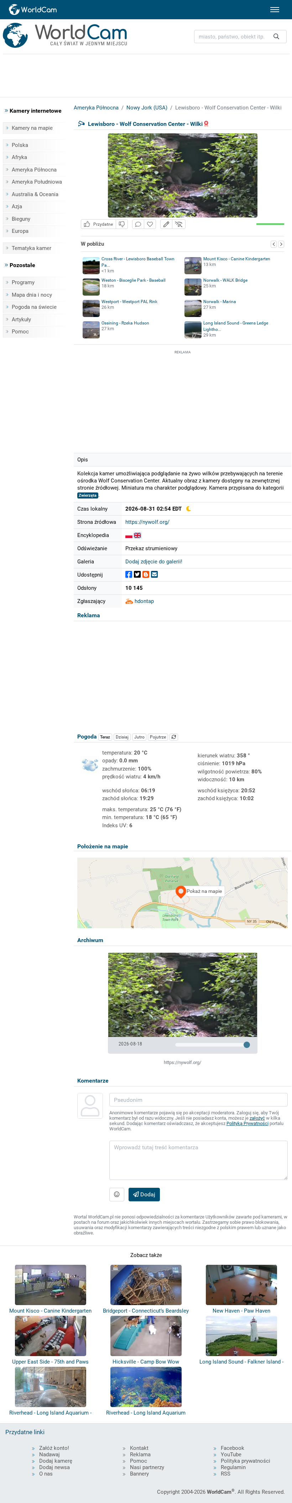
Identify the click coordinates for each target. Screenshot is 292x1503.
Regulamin (233, 1467)
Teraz (105, 737)
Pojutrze (158, 737)
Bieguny (21, 219)
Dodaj (147, 1194)
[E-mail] (154, 574)
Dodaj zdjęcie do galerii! (153, 561)
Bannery (139, 1474)
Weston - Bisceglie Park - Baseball (133, 280)
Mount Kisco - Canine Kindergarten (236, 258)
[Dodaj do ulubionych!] (150, 224)
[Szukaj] (276, 36)
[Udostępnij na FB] (128, 574)
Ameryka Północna (34, 170)
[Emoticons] (116, 1194)
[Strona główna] (33, 9)
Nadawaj (49, 1454)
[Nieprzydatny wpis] (122, 224)
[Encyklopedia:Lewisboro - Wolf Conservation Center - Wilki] (128, 535)
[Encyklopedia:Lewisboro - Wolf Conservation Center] (137, 535)
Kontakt (139, 1448)
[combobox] (240, 36)
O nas (46, 1474)
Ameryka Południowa (37, 182)
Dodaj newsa (54, 1467)
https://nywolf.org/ (147, 522)
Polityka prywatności (245, 1461)
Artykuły (21, 319)
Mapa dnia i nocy (32, 295)
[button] (166, 224)
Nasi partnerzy (147, 1467)
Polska (20, 145)
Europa (20, 231)
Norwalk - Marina (219, 301)
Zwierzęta (88, 495)
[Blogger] (145, 574)
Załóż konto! (54, 1448)
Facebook (232, 1448)
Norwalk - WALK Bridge (225, 280)
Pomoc (20, 331)
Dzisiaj (122, 737)
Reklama (140, 1454)
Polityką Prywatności (247, 1123)
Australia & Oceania (35, 194)
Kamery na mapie (32, 128)
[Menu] (275, 9)
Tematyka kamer (31, 248)
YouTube (231, 1454)
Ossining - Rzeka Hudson (125, 323)
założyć (257, 1118)
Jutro (139, 737)
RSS (225, 1474)
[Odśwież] (174, 737)
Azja (17, 206)
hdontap (143, 601)
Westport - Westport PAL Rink (129, 301)
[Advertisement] (183, 400)
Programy (23, 282)
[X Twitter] (137, 574)
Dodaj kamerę (55, 1461)
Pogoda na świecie (34, 307)
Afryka (19, 157)
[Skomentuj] (138, 224)
